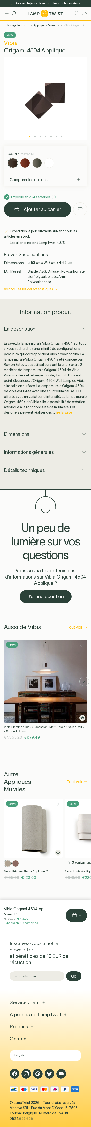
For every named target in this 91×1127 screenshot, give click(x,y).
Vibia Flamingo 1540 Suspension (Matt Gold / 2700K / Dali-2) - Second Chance (45, 729)
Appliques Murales (46, 25)
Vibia (11, 43)
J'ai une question (45, 596)
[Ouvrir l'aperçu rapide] (82, 718)
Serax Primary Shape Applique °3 (26, 871)
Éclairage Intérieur (16, 25)
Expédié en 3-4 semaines (21, 922)
